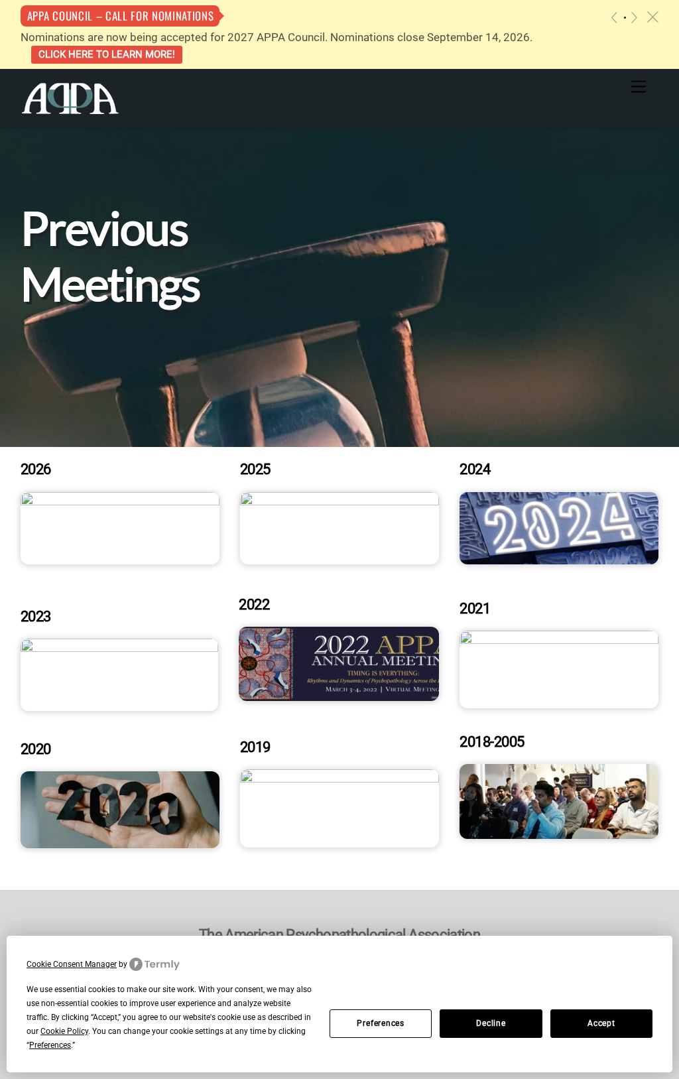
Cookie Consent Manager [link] (72, 964)
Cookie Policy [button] (64, 1031)
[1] (625, 18)
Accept (601, 1023)
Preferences (380, 1023)
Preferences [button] (50, 1045)
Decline (490, 1023)
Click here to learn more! (106, 54)
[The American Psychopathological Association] (70, 97)
